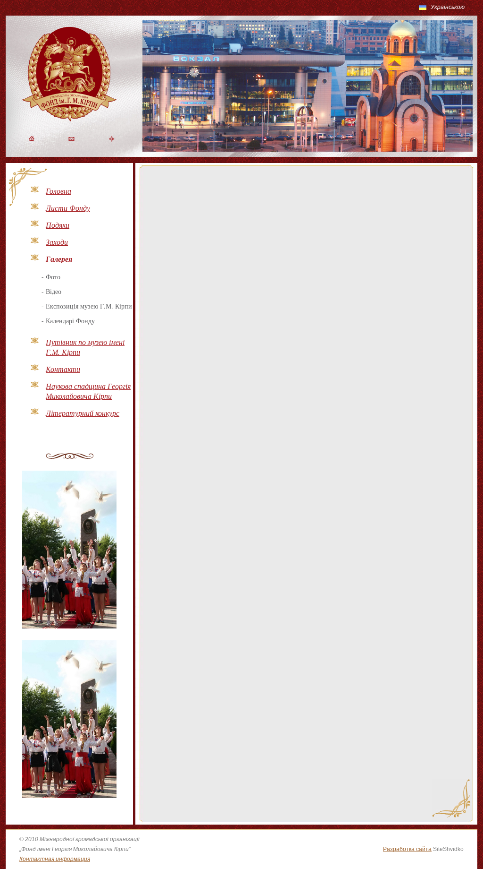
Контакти (63, 369)
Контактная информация (54, 859)
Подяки (57, 225)
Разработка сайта (407, 849)
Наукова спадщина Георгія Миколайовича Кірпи (88, 391)
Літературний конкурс (82, 413)
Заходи (57, 242)
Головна (58, 191)
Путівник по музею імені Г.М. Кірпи (85, 347)
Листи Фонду (68, 208)
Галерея (59, 259)
